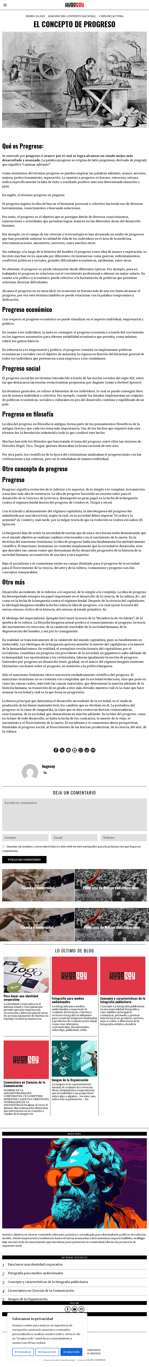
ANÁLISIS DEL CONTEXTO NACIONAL (72, 16)
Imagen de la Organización (70, 1080)
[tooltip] (56, 750)
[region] (47, 1336)
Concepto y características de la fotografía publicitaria (122, 1000)
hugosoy (48, 766)
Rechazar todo (47, 1352)
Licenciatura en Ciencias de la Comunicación (24, 1084)
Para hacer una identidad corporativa (21, 997)
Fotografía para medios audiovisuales (68, 1000)
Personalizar (23, 1352)
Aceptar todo (71, 1352)
